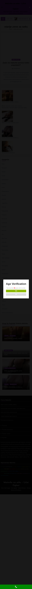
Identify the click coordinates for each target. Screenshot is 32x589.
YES (16, 291)
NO (16, 294)
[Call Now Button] (16, 587)
